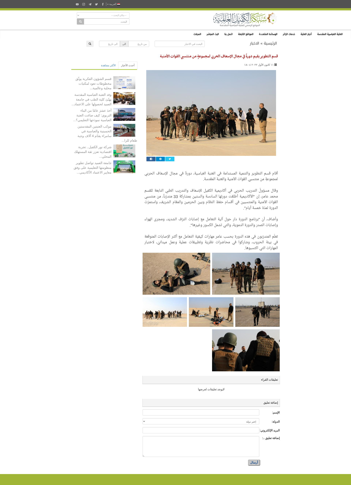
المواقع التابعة (245, 34)
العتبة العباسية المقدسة (330, 34)
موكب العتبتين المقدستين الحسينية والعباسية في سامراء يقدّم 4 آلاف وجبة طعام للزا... (107, 133)
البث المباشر (213, 34)
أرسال (254, 462)
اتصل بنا (228, 34)
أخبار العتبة (306, 34)
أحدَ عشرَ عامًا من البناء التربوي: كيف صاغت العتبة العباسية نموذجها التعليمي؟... (92, 115)
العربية (113, 4)
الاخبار (254, 43)
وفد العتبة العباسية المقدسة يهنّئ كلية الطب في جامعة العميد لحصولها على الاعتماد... (91, 99)
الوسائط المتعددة (268, 34)
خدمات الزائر (289, 34)
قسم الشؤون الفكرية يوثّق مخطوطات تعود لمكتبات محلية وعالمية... (94, 83)
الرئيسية (270, 43)
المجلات (197, 34)
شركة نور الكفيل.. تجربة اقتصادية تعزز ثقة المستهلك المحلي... (93, 151)
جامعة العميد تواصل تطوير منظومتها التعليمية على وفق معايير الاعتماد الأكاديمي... (93, 167)
